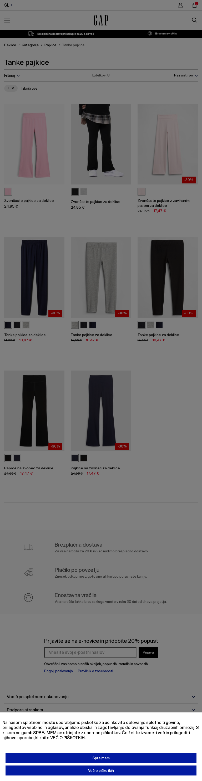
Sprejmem (101, 758)
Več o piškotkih (101, 770)
